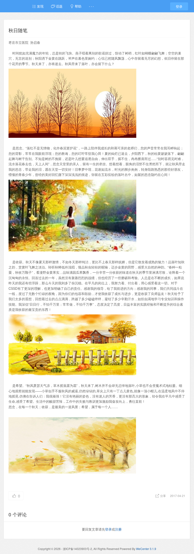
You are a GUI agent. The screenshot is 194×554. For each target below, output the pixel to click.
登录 (179, 6)
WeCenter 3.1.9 (146, 549)
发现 (40, 6)
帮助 (77, 6)
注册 (118, 529)
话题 (58, 6)
